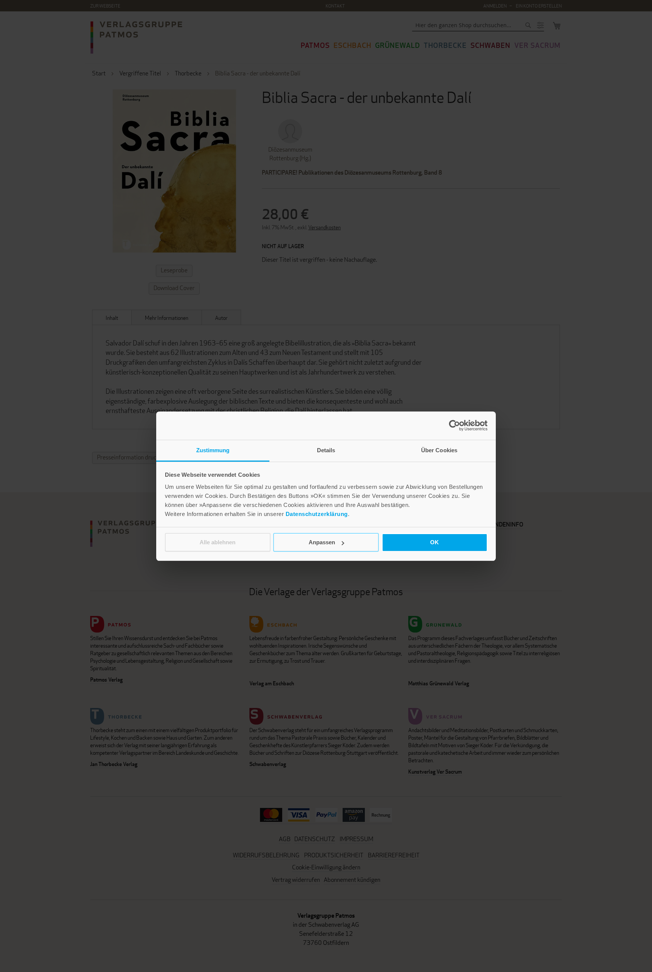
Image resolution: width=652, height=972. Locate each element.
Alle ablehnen (217, 542)
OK (434, 542)
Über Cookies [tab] (439, 450)
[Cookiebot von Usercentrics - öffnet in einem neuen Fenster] (454, 425)
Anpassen (322, 542)
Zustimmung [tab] (213, 450)
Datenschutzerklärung (317, 514)
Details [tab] (326, 450)
